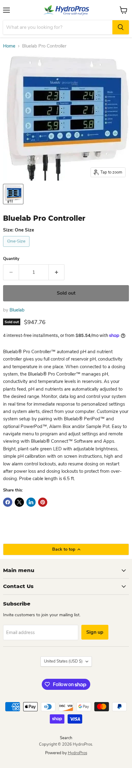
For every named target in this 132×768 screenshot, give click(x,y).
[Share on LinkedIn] (31, 502)
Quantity (11, 259)
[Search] (120, 27)
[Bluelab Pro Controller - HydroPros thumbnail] (13, 194)
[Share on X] (19, 502)
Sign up (94, 632)
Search (66, 738)
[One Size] (17, 248)
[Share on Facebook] (7, 502)
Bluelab (17, 310)
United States (63, 661)
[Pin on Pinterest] (42, 502)
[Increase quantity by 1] (56, 272)
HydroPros (77, 753)
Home (9, 46)
